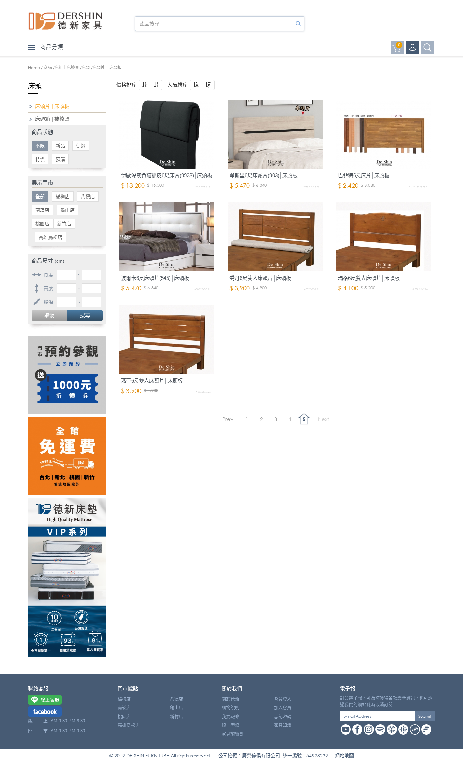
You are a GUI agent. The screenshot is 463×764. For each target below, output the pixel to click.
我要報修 (230, 716)
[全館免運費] (67, 456)
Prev (227, 419)
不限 (40, 145)
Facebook (357, 729)
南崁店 (42, 210)
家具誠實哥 (233, 734)
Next (323, 419)
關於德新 (230, 698)
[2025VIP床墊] (67, 577)
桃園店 (42, 223)
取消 (49, 315)
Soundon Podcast (415, 729)
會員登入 (282, 698)
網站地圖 (344, 755)
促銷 (80, 145)
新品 (60, 145)
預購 (60, 159)
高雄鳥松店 (50, 237)
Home (34, 67)
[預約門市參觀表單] (67, 375)
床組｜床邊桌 (67, 67)
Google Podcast (403, 729)
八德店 (88, 196)
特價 (40, 159)
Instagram (369, 729)
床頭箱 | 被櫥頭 (52, 119)
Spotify (380, 729)
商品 (48, 67)
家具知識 (282, 725)
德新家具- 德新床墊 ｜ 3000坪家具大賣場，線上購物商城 (65, 21)
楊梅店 (63, 196)
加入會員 (282, 707)
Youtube (346, 729)
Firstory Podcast (426, 729)
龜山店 (67, 210)
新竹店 (64, 223)
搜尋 (85, 315)
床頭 (86, 67)
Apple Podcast (392, 729)
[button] (144, 85)
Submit (424, 716)
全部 (40, 196)
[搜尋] (298, 23)
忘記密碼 (282, 716)
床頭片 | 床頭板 (52, 106)
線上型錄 (230, 725)
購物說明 (230, 707)
